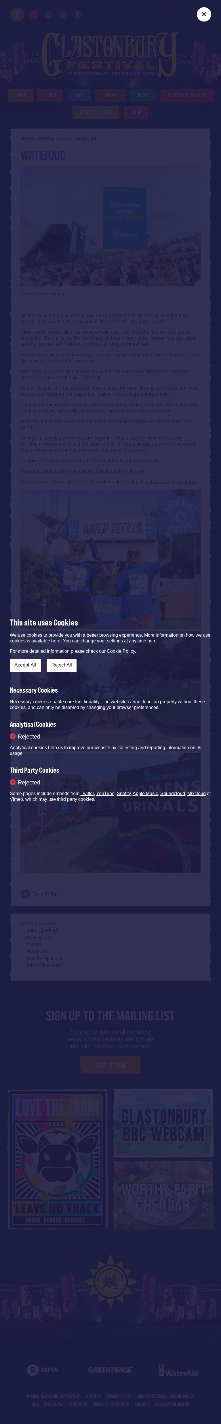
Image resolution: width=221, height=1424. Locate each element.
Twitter (87, 793)
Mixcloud (196, 793)
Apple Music (145, 793)
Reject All (62, 665)
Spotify (124, 793)
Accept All (25, 665)
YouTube (105, 793)
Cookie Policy (121, 651)
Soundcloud (172, 793)
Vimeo (16, 799)
